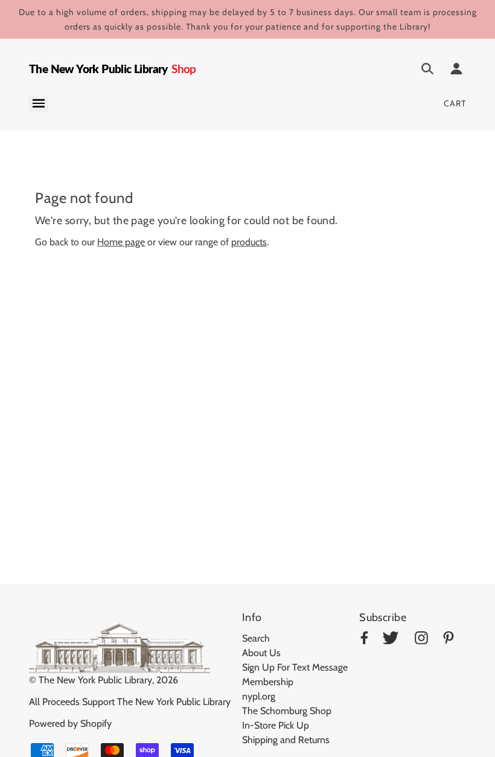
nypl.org (258, 696)
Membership (267, 682)
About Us (261, 653)
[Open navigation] (38, 104)
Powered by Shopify (70, 723)
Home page (121, 242)
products (249, 242)
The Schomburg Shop (286, 711)
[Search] (427, 70)
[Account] (456, 70)
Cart (455, 103)
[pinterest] (448, 640)
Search (256, 638)
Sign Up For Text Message (295, 667)
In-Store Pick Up (275, 725)
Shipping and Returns (286, 740)
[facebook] (364, 640)
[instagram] (421, 640)
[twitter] (390, 640)
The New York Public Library (95, 680)
